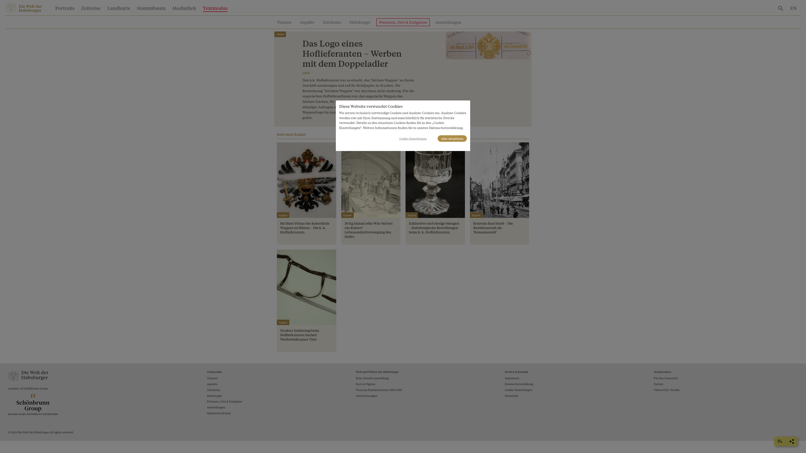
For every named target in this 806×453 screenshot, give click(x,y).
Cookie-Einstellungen (413, 139)
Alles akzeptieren (452, 139)
